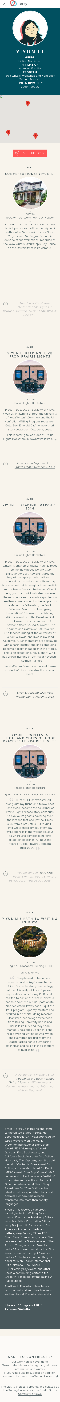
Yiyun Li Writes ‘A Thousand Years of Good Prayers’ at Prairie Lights (30, 738)
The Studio (41, 1390)
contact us (18, 1376)
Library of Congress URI (22, 1305)
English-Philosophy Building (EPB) (30, 966)
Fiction (22, 61)
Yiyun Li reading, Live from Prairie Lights (30, 354)
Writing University (45, 1376)
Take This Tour (32, 153)
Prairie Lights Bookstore (29, 403)
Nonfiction (35, 61)
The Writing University (17, 1390)
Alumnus (24, 68)
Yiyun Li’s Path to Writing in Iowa (30, 920)
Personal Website (17, 1309)
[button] (27, 103)
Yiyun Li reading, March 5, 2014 (30, 506)
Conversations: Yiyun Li (30, 174)
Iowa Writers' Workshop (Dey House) (30, 217)
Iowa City (46, 872)
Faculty (36, 68)
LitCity (23, 4)
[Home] (14, 3)
